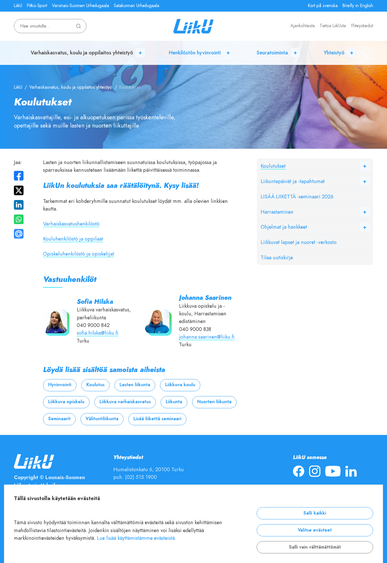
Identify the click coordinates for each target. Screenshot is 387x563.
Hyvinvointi (59, 385)
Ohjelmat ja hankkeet (284, 226)
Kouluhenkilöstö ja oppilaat (73, 238)
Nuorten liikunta (214, 402)
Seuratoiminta (272, 52)
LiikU (18, 6)
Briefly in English (358, 6)
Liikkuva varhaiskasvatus (125, 402)
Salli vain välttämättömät (315, 547)
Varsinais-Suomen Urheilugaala (80, 6)
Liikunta (174, 402)
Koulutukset (273, 165)
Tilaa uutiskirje (277, 257)
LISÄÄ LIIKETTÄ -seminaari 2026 (297, 196)
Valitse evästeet (315, 530)
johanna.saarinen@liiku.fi (207, 336)
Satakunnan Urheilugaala (136, 6)
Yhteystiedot (362, 26)
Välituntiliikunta (102, 419)
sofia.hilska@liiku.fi (97, 332)
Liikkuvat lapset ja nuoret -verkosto (299, 242)
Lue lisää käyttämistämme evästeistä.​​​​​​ (136, 537)
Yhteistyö (334, 52)
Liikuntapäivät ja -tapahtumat (293, 181)
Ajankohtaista (302, 26)
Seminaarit (59, 419)
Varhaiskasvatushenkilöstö (71, 223)
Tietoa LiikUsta (333, 26)
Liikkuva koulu (180, 385)
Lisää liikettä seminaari (157, 419)
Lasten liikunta (135, 385)
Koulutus (95, 385)
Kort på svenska (323, 6)
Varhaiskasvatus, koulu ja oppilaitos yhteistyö (82, 52)
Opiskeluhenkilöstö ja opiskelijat (78, 253)
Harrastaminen (277, 211)
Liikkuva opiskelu (66, 402)
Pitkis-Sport (37, 6)
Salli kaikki (314, 513)
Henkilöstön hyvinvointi (195, 52)
